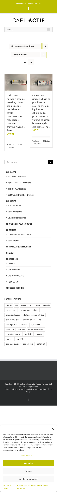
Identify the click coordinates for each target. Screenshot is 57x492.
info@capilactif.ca (34, 3)
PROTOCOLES (12, 259)
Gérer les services (27, 455)
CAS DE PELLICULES (16, 276)
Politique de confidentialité (28, 387)
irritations (10, 329)
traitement (41, 344)
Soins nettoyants (15, 211)
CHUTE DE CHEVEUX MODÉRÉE (19, 224)
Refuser (28, 471)
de (40, 320)
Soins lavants (13, 240)
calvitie (9, 305)
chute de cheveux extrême (33, 315)
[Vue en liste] (31, 62)
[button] (52, 428)
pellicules (21, 329)
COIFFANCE (11, 230)
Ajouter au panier (12, 146)
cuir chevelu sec (29, 320)
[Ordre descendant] (45, 46)
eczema (24, 324)
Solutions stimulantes (17, 218)
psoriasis (28, 334)
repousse (38, 334)
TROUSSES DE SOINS (15, 288)
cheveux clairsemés (42, 305)
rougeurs (9, 339)
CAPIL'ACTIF (11, 172)
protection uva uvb (13, 334)
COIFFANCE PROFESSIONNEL (20, 234)
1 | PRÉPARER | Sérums (17, 176)
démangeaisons (12, 324)
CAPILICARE (11, 201)
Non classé (10, 253)
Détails (22, 145)
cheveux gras (11, 310)
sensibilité (20, 339)
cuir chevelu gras (12, 320)
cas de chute (26, 305)
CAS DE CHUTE (14, 269)
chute (35, 310)
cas (16, 305)
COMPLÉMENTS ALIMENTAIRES (21, 195)
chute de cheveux (13, 315)
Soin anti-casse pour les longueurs (19, 344)
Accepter (28, 463)
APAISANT (12, 263)
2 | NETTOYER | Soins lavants (19, 183)
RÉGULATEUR (13, 282)
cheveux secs (25, 310)
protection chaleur (35, 329)
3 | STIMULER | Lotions (17, 189)
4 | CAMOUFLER (14, 205)
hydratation (35, 324)
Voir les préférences (28, 479)
